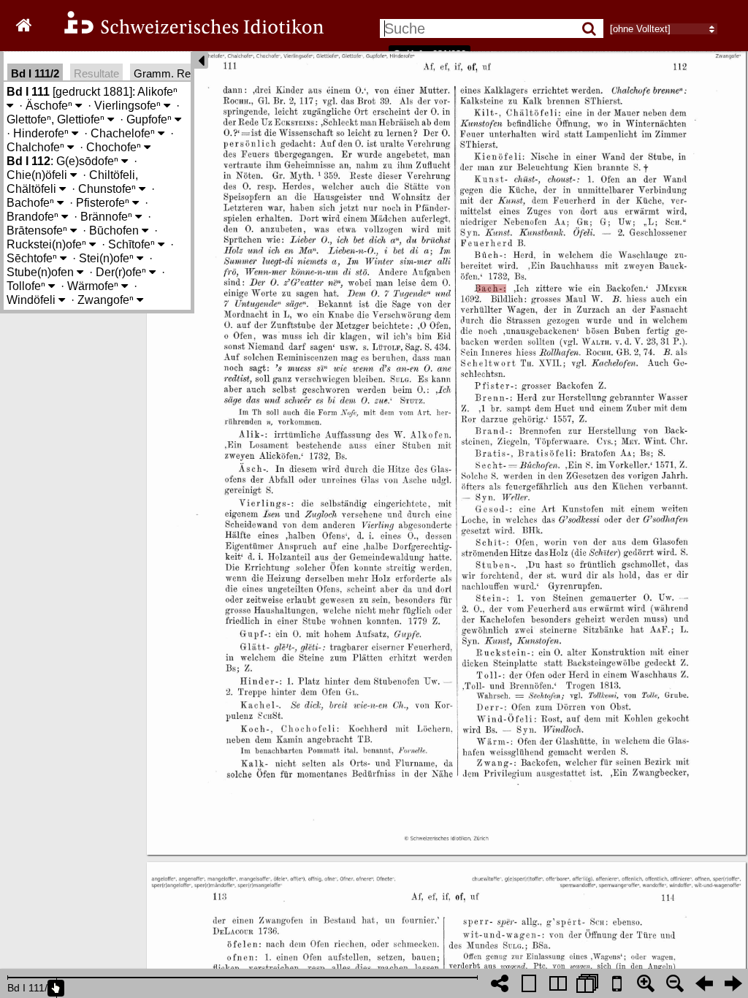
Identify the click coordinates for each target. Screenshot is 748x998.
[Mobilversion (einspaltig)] (616, 983)
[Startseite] (184, 32)
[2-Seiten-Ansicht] (558, 983)
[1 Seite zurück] (704, 983)
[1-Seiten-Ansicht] (528, 983)
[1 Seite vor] (733, 983)
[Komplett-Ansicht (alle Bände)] (587, 983)
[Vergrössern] (645, 983)
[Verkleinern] (675, 983)
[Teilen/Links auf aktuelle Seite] (499, 983)
